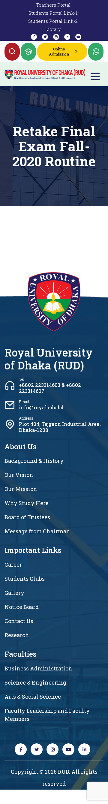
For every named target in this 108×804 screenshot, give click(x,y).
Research (16, 635)
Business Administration (38, 668)
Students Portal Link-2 (53, 21)
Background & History (34, 460)
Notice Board (21, 606)
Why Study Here (26, 503)
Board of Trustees (27, 517)
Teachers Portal (53, 5)
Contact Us (18, 621)
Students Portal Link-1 (52, 13)
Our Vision (18, 474)
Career (13, 564)
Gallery (14, 592)
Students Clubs (24, 578)
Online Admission (59, 51)
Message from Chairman (37, 531)
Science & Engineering (35, 682)
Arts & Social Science (32, 696)
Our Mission (20, 488)
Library (53, 29)
